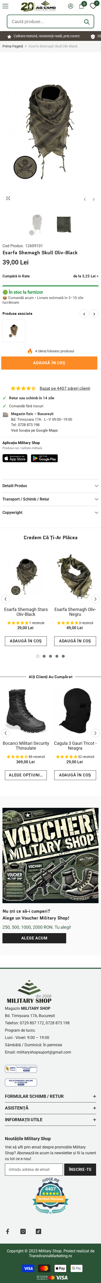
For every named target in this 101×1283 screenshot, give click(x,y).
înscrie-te (80, 1169)
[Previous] (84, 199)
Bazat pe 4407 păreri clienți (65, 388)
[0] (93, 6)
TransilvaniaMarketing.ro (50, 1256)
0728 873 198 (28, 425)
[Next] (93, 199)
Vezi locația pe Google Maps (34, 430)
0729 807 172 (32, 1023)
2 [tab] (44, 656)
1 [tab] (37, 656)
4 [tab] (56, 656)
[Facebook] (7, 1231)
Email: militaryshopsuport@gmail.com (38, 1052)
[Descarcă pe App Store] (14, 458)
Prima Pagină (12, 46)
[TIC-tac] (38, 1231)
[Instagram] (23, 1231)
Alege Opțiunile (27, 775)
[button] (5, 6)
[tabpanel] (25, 599)
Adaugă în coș (50, 363)
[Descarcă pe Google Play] (44, 458)
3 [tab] (50, 656)
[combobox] (50, 21)
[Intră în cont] (70, 6)
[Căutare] (87, 22)
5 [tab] (63, 656)
